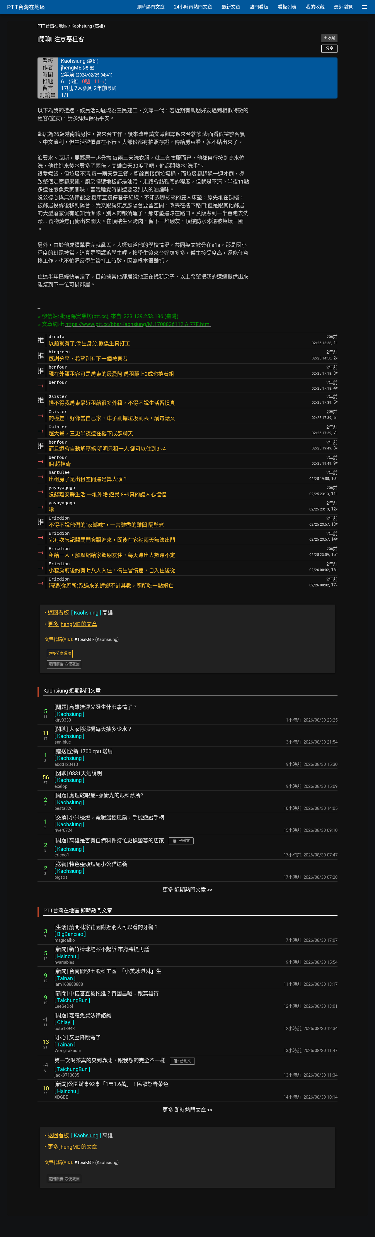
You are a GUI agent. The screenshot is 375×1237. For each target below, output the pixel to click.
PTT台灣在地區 (52, 26)
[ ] (69, 714)
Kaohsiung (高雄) (88, 26)
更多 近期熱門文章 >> (187, 890)
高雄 (79, 613)
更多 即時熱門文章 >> (187, 1110)
